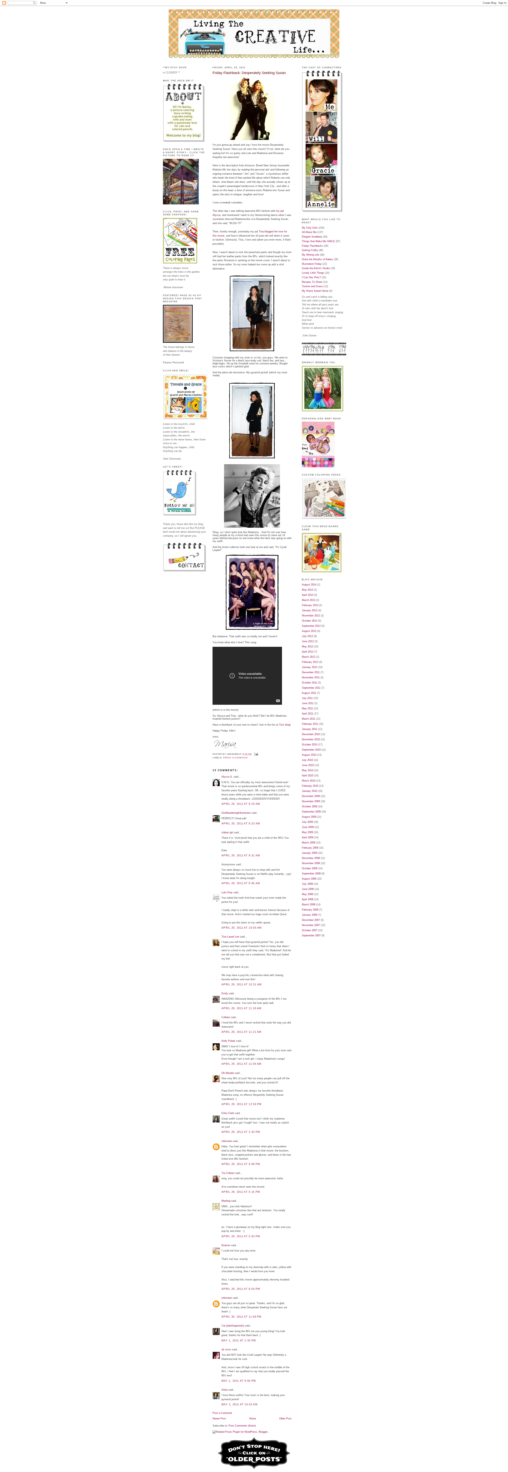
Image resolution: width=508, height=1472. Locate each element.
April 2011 (307, 713)
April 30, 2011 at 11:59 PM (241, 1316)
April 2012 (307, 651)
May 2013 (307, 589)
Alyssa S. (227, 776)
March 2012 (308, 656)
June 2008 (308, 889)
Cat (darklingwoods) (232, 1325)
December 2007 (311, 919)
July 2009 (307, 821)
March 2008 (308, 904)
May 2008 (307, 894)
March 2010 (308, 780)
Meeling (225, 1200)
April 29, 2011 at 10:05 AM (241, 927)
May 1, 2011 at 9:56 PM (238, 1380)
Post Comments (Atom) (242, 1425)
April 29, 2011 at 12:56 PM (241, 1104)
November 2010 (311, 739)
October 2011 (309, 682)
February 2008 (310, 909)
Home (252, 1418)
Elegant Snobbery (312, 236)
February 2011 (310, 723)
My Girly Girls (310, 227)
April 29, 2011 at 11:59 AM (241, 1063)
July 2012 (307, 636)
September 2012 (311, 625)
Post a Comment (222, 1412)
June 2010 (308, 765)
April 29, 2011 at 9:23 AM (240, 823)
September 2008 (311, 873)
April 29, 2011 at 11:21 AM (241, 1031)
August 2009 (309, 816)
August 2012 (309, 631)
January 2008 (309, 914)
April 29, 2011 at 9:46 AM (240, 883)
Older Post (285, 1418)
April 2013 (307, 594)
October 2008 (309, 868)
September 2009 (311, 811)
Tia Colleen (227, 1173)
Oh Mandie (227, 1073)
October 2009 (309, 806)
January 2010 (309, 790)
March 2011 (308, 718)
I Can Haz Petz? (311, 277)
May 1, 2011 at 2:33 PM (238, 1340)
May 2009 (307, 832)
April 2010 (307, 775)
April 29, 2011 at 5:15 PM (240, 1191)
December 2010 (311, 734)
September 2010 (311, 749)
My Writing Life (310, 254)
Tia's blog (284, 724)
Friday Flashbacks (235, 758)
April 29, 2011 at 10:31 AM (241, 984)
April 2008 (307, 899)
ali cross (226, 1349)
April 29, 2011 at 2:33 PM (240, 1131)
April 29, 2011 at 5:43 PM (240, 1236)
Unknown (226, 1141)
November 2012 (311, 615)
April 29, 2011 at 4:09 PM (240, 1164)
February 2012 (310, 661)
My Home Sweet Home (315, 290)
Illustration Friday (312, 263)
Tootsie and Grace (312, 286)
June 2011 (308, 703)
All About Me (309, 232)
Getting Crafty (310, 250)
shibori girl (227, 832)
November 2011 (311, 677)
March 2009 (308, 842)
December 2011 (311, 672)
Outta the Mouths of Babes (317, 259)
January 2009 (309, 852)
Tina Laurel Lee (230, 936)
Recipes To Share (312, 281)
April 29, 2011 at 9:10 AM (240, 803)
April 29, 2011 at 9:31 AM (240, 855)
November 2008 (311, 863)
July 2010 (307, 760)
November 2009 (311, 801)
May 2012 (307, 646)
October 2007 (309, 930)
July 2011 (307, 698)
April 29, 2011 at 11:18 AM (241, 1008)
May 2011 (307, 708)
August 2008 (309, 878)
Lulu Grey (227, 892)
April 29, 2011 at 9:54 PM (240, 1288)
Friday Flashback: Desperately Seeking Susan (249, 73)
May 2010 (307, 770)
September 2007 (311, 935)
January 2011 (309, 729)
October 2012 (309, 620)
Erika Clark (227, 1113)
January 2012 (309, 667)
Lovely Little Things (313, 272)
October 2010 (309, 744)
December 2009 (311, 796)
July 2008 (307, 883)
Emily (224, 993)
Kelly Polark (228, 1040)
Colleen (225, 1017)
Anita (224, 1389)
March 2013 (308, 600)
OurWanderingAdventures (236, 812)
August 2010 (309, 754)
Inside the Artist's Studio (316, 268)
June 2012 (308, 641)
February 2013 (310, 605)
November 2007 (311, 925)
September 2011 (311, 687)
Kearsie (225, 1245)
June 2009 (308, 827)
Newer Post (219, 1418)
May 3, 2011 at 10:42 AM (239, 1404)
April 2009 (307, 837)
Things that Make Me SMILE (318, 241)
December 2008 (311, 858)
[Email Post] (255, 754)
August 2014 (309, 584)
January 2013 (309, 610)
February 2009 (310, 847)
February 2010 (310, 785)
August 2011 (309, 692)
